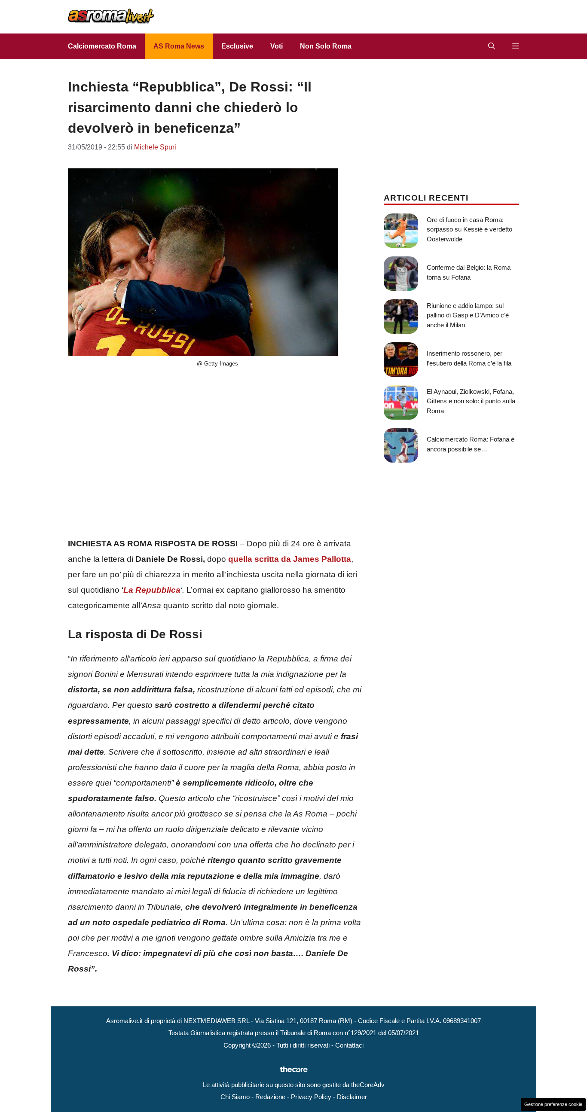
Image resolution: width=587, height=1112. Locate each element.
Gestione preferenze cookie (553, 1104)
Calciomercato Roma (102, 46)
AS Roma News (178, 46)
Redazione (270, 1096)
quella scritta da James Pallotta (289, 559)
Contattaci (349, 1045)
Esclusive (237, 46)
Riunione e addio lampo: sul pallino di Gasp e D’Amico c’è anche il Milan (468, 315)
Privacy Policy (311, 1096)
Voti (276, 46)
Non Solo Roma (326, 46)
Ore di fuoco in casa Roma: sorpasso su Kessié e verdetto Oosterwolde (469, 229)
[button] (492, 46)
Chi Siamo (235, 1096)
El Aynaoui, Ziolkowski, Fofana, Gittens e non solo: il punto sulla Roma (471, 401)
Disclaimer (352, 1096)
